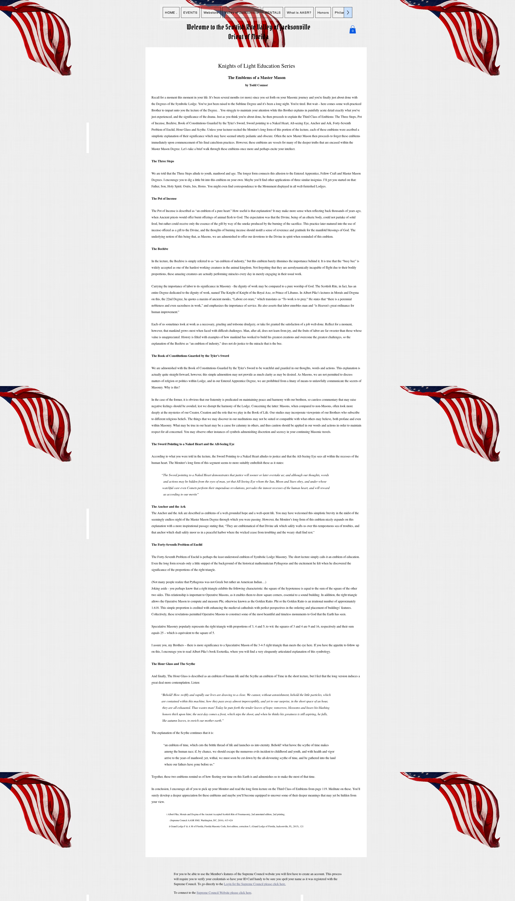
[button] (352, 29)
